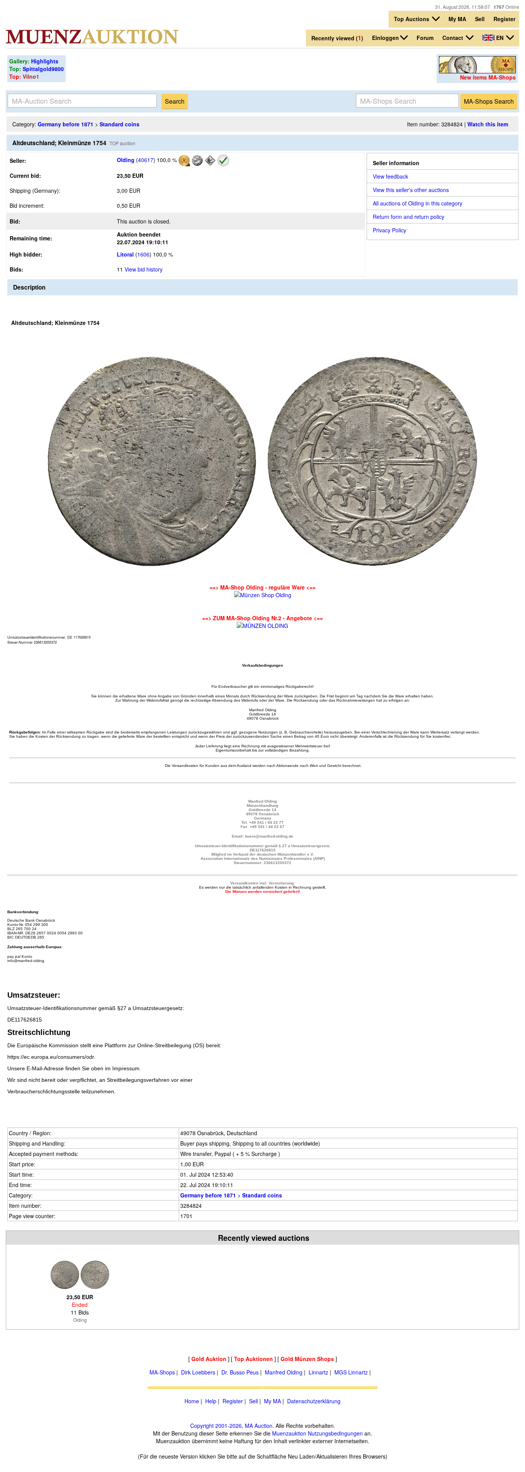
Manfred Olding (283, 1372)
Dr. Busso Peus (240, 1372)
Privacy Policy (389, 230)
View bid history (144, 269)
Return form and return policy (408, 216)
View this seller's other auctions (411, 190)
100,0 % (166, 160)
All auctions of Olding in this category (417, 203)
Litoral (125, 254)
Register (504, 19)
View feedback (390, 176)
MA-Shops (162, 1372)
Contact (453, 37)
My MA (457, 19)
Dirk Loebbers (198, 1372)
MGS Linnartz (351, 1372)
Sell (480, 19)
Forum (425, 37)
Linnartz (318, 1372)
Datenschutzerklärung (314, 1401)
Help (210, 1401)
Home (191, 1401)
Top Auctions (412, 19)
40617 (145, 160)
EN (500, 37)
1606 (143, 254)
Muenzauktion (289, 1433)
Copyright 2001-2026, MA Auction (231, 1425)
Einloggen (385, 37)
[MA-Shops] (477, 71)
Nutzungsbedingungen (335, 1433)
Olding (126, 160)
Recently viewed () (337, 37)
